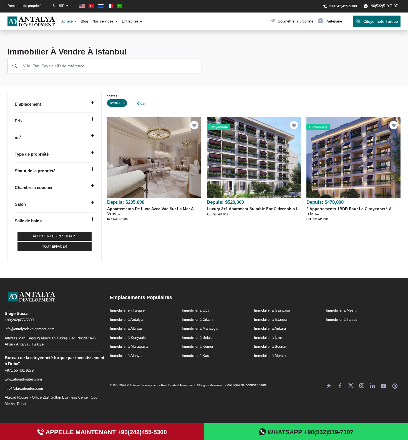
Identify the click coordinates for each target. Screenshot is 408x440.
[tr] (92, 6)
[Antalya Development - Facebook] (340, 385)
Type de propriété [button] (32, 154)
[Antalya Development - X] (350, 385)
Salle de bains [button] (28, 220)
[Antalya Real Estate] (54, 301)
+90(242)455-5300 (19, 320)
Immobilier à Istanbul (271, 319)
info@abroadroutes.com (24, 388)
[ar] (119, 6)
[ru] (101, 6)
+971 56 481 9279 (19, 370)
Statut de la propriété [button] (35, 170)
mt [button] (18, 137)
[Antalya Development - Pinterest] (395, 385)
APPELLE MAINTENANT (105, 432)
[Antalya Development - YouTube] (383, 385)
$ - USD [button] (59, 6)
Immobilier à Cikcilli (197, 319)
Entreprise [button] (130, 21)
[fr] (110, 6)
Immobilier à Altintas (126, 328)
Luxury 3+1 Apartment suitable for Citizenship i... (254, 209)
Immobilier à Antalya (126, 319)
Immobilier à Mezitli (341, 310)
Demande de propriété (24, 6)
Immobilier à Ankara (270, 328)
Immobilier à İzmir (268, 337)
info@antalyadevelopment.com (29, 329)
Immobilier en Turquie (127, 310)
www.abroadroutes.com (23, 379)
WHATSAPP (309, 432)
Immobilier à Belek (197, 337)
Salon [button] (20, 204)
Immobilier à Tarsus (341, 319)
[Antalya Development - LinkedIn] (372, 385)
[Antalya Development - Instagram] (361, 385)
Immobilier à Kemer (197, 346)
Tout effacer (54, 246)
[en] (82, 6)
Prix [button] (18, 120)
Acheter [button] (67, 21)
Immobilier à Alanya (126, 356)
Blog (84, 21)
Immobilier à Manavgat (200, 328)
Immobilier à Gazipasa (272, 310)
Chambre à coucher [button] (34, 187)
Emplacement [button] (28, 104)
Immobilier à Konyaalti (128, 337)
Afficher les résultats (54, 236)
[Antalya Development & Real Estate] (31, 21)
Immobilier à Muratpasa (129, 346)
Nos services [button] (103, 21)
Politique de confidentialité (247, 385)
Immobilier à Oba (195, 310)
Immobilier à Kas (195, 356)
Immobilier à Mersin (270, 356)
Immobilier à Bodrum (270, 346)
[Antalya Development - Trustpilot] (329, 385)
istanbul (117, 103)
